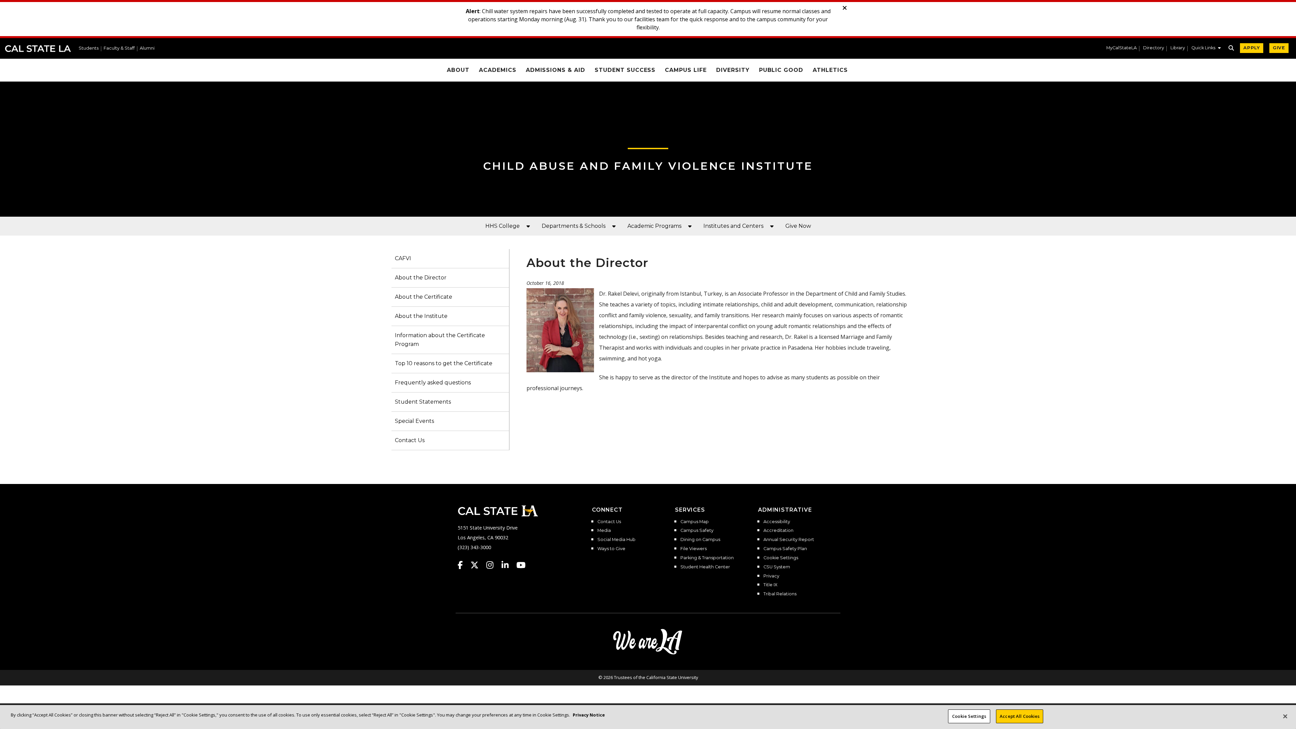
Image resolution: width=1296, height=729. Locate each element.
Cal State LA (38, 48)
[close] (844, 8)
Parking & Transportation (707, 558)
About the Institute (421, 316)
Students (89, 48)
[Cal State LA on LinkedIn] (508, 565)
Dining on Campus (700, 539)
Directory (1153, 48)
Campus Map (694, 521)
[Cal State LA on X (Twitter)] (477, 565)
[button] (1206, 48)
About (458, 70)
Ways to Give (611, 548)
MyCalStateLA (1121, 48)
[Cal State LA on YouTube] (520, 565)
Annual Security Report (788, 539)
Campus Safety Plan (785, 548)
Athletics (830, 70)
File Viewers (693, 548)
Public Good (781, 70)
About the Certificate (423, 297)
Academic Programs (654, 226)
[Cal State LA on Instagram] (493, 565)
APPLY (1251, 47)
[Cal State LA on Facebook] (463, 565)
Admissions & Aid (555, 70)
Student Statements (423, 402)
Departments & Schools (573, 226)
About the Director (421, 277)
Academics (497, 70)
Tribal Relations (779, 594)
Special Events (414, 421)
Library (1177, 48)
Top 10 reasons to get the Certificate (443, 363)
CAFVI (403, 258)
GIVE (1279, 47)
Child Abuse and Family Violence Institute (648, 165)
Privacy (771, 576)
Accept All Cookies (1020, 716)
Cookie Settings (780, 558)
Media (604, 530)
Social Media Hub (616, 539)
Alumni (147, 48)
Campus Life (686, 70)
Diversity (733, 70)
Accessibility (776, 521)
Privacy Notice (589, 715)
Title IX (770, 585)
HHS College (502, 226)
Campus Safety (696, 530)
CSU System (776, 567)
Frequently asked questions (433, 382)
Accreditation (778, 530)
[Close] (1285, 716)
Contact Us (410, 440)
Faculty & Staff (119, 48)
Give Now (798, 226)
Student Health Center (705, 567)
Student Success (625, 70)
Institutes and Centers (733, 226)
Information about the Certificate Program (440, 339)
